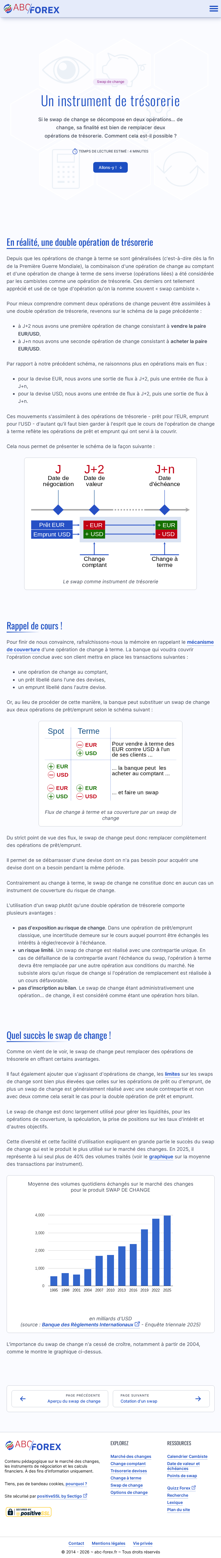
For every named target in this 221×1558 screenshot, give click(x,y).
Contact (76, 1543)
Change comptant (128, 1463)
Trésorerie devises (128, 1470)
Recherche (177, 1495)
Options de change (129, 1492)
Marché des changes (130, 1456)
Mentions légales (108, 1543)
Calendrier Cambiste (187, 1456)
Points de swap (182, 1475)
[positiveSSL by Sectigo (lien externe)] (54, 1512)
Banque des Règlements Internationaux (88, 1324)
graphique (161, 1156)
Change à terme (125, 1477)
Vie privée (143, 1543)
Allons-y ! (111, 167)
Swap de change (126, 1485)
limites (172, 1074)
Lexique (175, 1502)
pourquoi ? (76, 1483)
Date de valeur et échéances (183, 1466)
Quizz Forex (178, 1487)
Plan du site (178, 1509)
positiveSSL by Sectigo (59, 1496)
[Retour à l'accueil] (31, 8)
